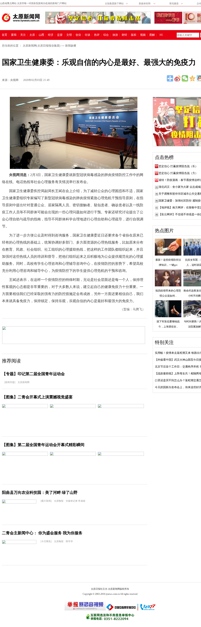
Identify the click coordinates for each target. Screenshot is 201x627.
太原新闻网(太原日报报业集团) (41, 45)
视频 (143, 35)
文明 (69, 35)
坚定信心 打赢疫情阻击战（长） (178, 166)
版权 (133, 35)
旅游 (115, 35)
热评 (97, 35)
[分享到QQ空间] (192, 78)
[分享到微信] (185, 78)
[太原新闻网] (21, 18)
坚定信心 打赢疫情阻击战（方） (178, 173)
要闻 (13, 35)
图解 (152, 35)
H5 (163, 35)
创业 (78, 35)
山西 (41, 35)
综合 (106, 35)
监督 (60, 35)
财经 (124, 35)
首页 (4, 35)
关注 (23, 35)
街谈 (87, 35)
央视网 (14, 80)
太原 (32, 35)
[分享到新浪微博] (177, 78)
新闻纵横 (70, 45)
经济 (50, 35)
